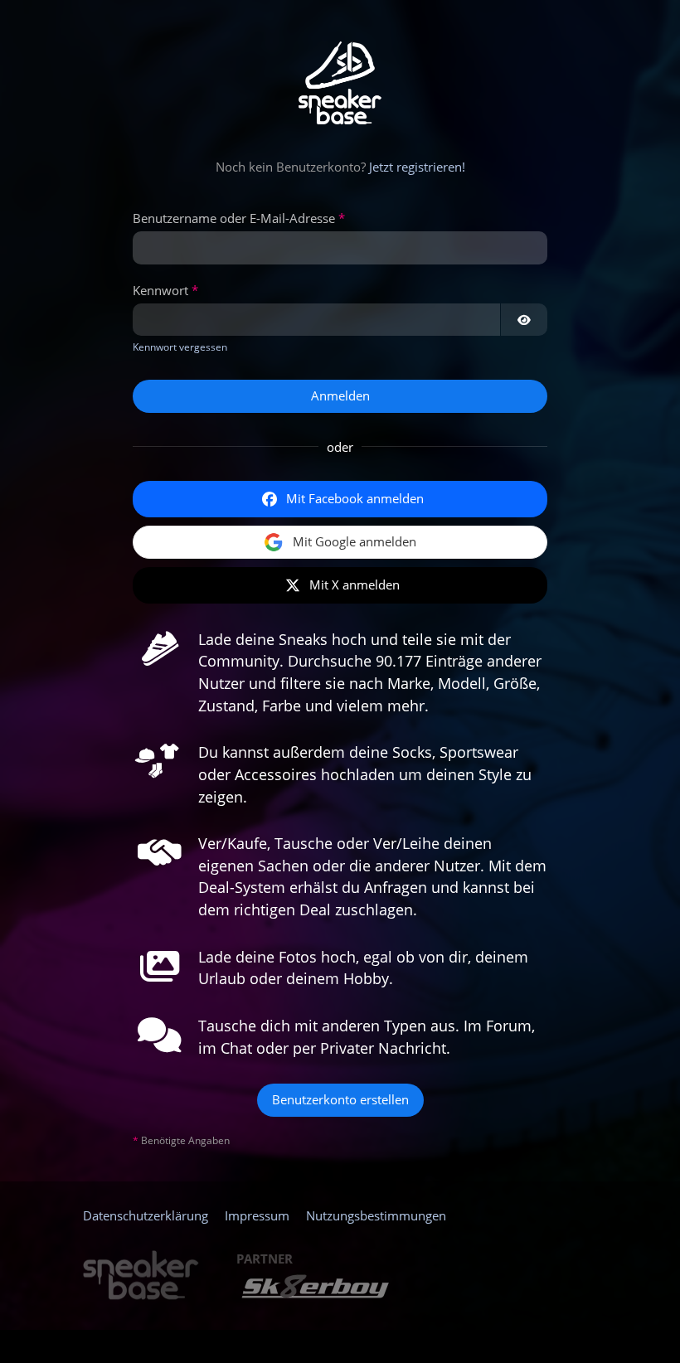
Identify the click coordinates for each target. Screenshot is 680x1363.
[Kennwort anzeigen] (524, 320)
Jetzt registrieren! (417, 166)
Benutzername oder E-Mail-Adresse (234, 218)
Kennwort (160, 290)
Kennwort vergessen (180, 347)
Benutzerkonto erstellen (340, 1099)
